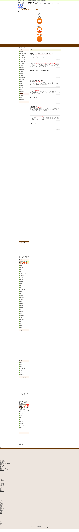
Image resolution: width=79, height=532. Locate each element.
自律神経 (43, 54)
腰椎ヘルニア (22, 319)
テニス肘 (21, 344)
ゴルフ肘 (21, 346)
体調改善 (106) (22, 69)
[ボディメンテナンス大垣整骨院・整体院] (28, 2)
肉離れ (1, 506)
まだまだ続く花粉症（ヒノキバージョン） (37, 80)
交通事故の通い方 (2, 461)
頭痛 (47, 54)
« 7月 (19, 252)
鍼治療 (38, 90)
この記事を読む (58, 59)
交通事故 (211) (22, 67)
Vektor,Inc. (44, 527)
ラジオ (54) (21, 65)
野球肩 (1, 507)
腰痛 (50, 63)
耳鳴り (21, 287)
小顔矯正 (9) (21, 73)
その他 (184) (21, 51)
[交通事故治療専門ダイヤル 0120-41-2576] (24, 396)
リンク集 (21, 427)
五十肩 (21, 317)
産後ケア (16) (22, 79)
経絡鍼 (21, 364)
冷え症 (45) (21, 71)
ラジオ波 (21, 370)
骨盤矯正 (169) (22, 99)
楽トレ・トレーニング (23, 368)
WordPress (35, 527)
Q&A (20, 417)
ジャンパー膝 (2, 499)
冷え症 (39, 63)
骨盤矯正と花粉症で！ (34, 106)
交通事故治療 (39, 14)
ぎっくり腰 (21, 277)
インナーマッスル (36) (23, 53)
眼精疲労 (21, 285)
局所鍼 (21, 362)
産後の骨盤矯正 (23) (23, 77)
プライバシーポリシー (23, 423)
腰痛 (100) (21, 89)
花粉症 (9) (21, 93)
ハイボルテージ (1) (22, 61)
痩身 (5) (21, 81)
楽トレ (1, 514)
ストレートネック (22, 289)
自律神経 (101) (22, 91)
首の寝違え (21, 325)
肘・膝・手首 (22, 275)
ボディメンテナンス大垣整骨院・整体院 (38, 526)
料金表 (39, 16)
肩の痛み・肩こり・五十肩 (23, 273)
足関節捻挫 (1, 504)
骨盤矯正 (50, 54)
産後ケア (46, 63)
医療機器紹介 (22, 374)
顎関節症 (21, 283)
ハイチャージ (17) (22, 59)
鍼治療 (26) (21, 95)
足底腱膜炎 (1, 505)
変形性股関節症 (22, 303)
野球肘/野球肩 (2, 508)
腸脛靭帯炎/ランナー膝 (3, 500)
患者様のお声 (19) (22, 75)
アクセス (39, 17)
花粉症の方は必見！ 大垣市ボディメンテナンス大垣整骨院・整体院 (41, 53)
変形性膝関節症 (22, 305)
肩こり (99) (21, 87)
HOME (21, 254)
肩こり (48, 63)
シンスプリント (22, 342)
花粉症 (45, 54)
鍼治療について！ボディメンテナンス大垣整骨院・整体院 (39, 70)
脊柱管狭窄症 (22, 307)
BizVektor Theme (39, 527)
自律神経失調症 (22, 315)
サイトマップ (22, 425)
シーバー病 (21, 299)
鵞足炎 (1, 509)
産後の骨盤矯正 (39, 54)
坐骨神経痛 (21, 279)
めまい (21, 309)
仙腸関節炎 (21, 295)
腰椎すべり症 (22, 291)
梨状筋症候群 (22, 297)
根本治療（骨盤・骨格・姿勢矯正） (5, 463)
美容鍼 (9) (21, 85)
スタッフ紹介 (22, 413)
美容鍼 (21, 366)
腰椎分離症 (21, 293)
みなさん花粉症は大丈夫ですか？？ (36, 97)
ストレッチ (21, 372)
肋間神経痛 (21, 281)
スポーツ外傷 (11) (22, 57)
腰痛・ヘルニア (22, 269)
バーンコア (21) (22, 63)
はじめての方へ (39, 15)
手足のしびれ (22, 311)
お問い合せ (21, 421)
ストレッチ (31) (22, 55)
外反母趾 (21, 301)
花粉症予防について (33, 123)
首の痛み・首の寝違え (3, 468)
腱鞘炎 (21, 313)
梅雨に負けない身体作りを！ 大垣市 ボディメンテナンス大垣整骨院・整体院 (23, 444)
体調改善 (36, 54)
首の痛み (21, 327)
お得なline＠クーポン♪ (35, 114)
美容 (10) (21, 83)
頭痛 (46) (21, 97)
